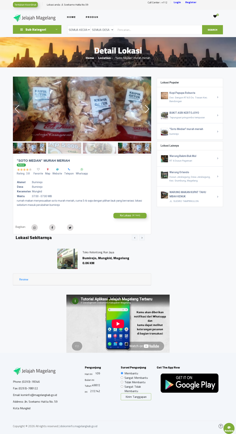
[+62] (69, 169)
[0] (215, 16)
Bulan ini (89, 380)
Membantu (131, 373)
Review (23, 279)
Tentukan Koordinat (25, 4)
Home (71, 17)
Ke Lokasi (130, 215)
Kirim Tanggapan (136, 396)
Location (104, 58)
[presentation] (134, 237)
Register (190, 2)
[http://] (57, 169)
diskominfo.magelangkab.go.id (78, 426)
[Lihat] (82, 109)
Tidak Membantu (134, 382)
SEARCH (212, 29)
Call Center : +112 (157, 2)
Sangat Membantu (136, 377)
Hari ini (88, 374)
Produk (92, 17)
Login (177, 2)
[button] (146, 109)
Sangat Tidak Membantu (132, 388)
